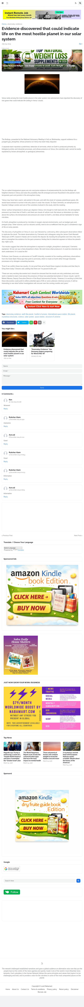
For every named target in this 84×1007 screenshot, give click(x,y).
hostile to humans (40, 314)
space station (40, 317)
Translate (20, 550)
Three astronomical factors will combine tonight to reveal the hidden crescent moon (51, 756)
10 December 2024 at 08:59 (17, 455)
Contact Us (25, 989)
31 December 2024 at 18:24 (17, 490)
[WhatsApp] (31, 322)
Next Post (77, 535)
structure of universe (53, 317)
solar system (29, 317)
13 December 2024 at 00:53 (17, 472)
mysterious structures (9, 317)
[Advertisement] (42, 121)
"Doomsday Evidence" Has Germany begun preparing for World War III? (41, 351)
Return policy (64, 989)
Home (4, 24)
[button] (2, 3)
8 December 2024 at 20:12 (16, 437)
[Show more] (44, 322)
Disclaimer (74, 989)
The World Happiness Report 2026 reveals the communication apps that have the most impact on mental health (32, 756)
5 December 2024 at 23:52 (16, 419)
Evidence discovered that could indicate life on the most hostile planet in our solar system (14, 352)
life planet (71, 314)
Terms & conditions (38, 989)
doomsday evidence (15, 24)
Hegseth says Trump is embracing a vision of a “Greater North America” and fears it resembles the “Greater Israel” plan (12, 756)
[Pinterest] (35, 322)
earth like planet (27, 314)
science (21, 317)
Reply (6, 409)
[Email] (40, 322)
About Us (15, 989)
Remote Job (42, 992)
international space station (57, 314)
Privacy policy (52, 989)
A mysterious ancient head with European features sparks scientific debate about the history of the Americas (71, 757)
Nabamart (48, 986)
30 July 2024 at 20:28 (15, 402)
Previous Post (7, 535)
